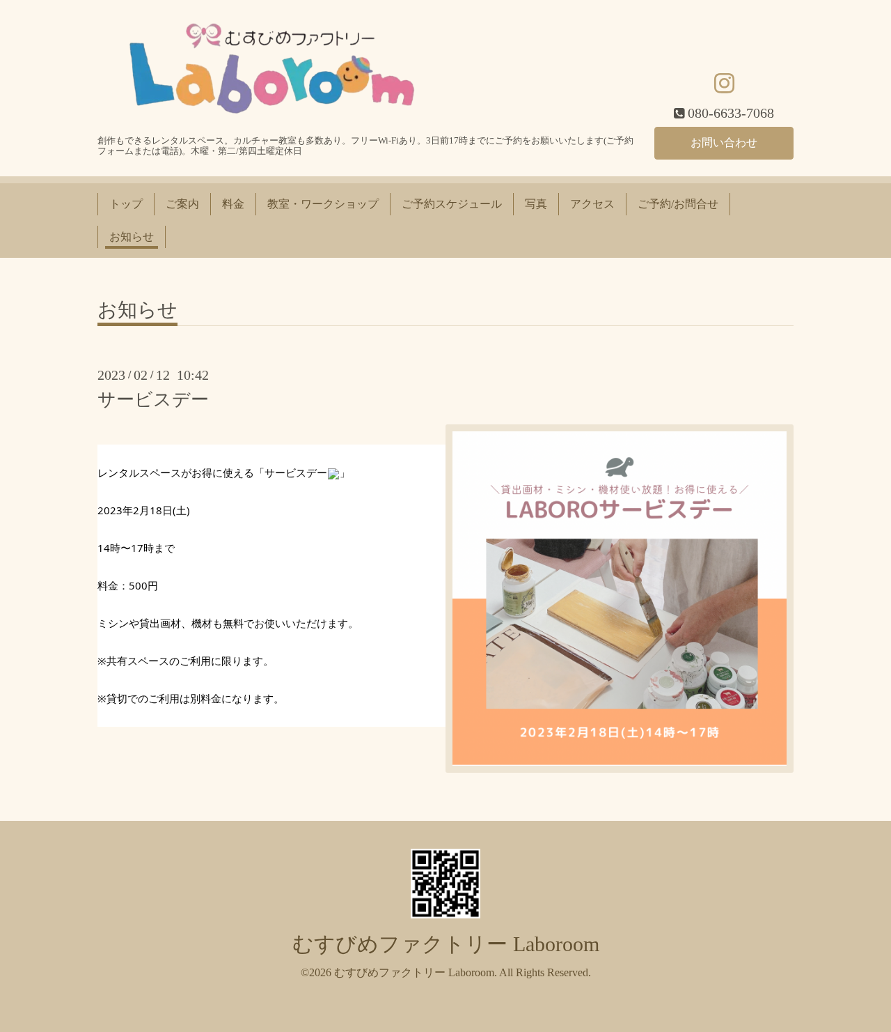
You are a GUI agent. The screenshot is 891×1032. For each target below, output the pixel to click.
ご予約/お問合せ (678, 204)
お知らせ (131, 236)
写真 (536, 204)
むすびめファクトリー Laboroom (445, 943)
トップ (126, 204)
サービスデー (153, 400)
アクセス (592, 204)
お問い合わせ (724, 142)
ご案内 (182, 204)
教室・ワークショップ (323, 204)
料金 (233, 204)
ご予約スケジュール (452, 204)
